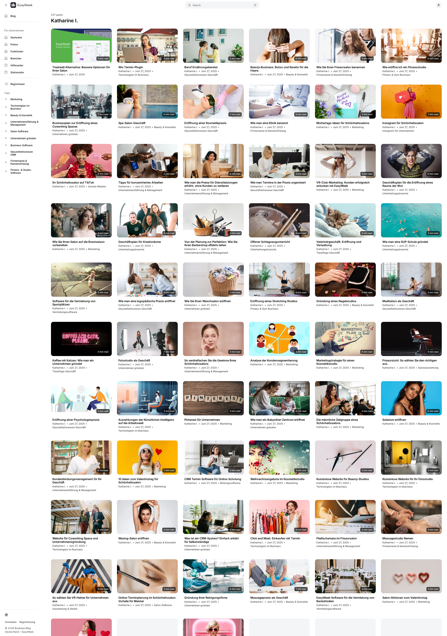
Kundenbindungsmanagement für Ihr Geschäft (77, 480)
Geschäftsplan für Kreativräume (139, 242)
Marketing (358, 127)
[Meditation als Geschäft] (411, 280)
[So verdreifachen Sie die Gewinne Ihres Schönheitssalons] (213, 339)
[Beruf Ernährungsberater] (213, 46)
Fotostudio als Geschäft (134, 360)
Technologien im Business (133, 74)
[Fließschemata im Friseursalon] (345, 517)
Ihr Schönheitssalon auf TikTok (73, 182)
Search (197, 5)
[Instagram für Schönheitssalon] (411, 102)
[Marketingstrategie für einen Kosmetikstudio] (345, 339)
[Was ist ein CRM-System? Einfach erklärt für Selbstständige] (213, 517)
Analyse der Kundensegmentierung (274, 360)
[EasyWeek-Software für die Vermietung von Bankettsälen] (345, 576)
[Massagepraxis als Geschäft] (279, 576)
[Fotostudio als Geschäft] (147, 339)
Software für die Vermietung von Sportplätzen (74, 303)
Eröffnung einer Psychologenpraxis (76, 419)
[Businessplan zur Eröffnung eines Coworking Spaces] (81, 102)
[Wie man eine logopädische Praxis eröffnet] (147, 280)
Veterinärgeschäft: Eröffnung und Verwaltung (338, 243)
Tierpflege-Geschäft (328, 252)
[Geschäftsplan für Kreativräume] (147, 220)
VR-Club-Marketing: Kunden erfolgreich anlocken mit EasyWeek (343, 184)
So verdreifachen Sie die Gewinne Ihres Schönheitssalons (210, 362)
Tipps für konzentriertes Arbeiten (140, 182)
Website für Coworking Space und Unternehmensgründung (75, 540)
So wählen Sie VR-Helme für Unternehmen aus (80, 599)
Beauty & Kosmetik (297, 74)
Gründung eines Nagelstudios (336, 301)
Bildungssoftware (230, 482)
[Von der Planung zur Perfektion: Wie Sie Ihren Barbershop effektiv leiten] (213, 220)
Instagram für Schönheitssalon (403, 123)
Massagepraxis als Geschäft (269, 597)
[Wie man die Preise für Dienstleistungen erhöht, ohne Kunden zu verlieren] (213, 161)
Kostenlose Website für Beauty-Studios (342, 479)
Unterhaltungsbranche (395, 193)
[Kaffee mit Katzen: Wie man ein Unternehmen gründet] (81, 339)
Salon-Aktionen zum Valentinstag (404, 597)
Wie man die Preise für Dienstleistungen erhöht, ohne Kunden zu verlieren (211, 184)
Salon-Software (163, 605)
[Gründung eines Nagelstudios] (345, 280)
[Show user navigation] (438, 5)
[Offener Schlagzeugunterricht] (279, 220)
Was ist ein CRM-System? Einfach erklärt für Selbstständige (211, 540)
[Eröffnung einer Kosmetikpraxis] (213, 102)
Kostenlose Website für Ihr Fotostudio (407, 479)
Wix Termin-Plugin (130, 67)
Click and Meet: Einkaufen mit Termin (275, 538)
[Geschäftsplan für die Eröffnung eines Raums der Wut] (411, 161)
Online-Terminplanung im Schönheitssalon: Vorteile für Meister (147, 599)
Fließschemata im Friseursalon (336, 538)
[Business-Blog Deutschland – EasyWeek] (21, 5)
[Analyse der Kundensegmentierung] (279, 339)
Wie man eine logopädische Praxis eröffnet (146, 301)
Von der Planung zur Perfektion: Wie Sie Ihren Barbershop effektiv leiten (210, 243)
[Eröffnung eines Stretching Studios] (279, 280)
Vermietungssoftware (64, 311)
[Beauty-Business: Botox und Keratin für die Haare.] (279, 46)
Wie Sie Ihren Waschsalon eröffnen (207, 301)
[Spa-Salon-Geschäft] (147, 102)
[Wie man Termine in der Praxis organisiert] (279, 161)
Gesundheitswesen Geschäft (201, 74)
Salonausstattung (428, 367)
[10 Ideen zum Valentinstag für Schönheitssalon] (147, 457)
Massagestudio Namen (397, 538)
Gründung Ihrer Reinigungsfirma (205, 597)
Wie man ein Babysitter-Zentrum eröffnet (277, 419)
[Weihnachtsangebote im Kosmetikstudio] (279, 457)
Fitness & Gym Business (396, 74)
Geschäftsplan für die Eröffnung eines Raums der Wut (407, 184)
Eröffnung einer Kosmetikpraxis (205, 123)
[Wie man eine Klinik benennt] (279, 102)
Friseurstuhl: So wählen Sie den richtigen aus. (409, 362)
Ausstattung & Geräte (64, 608)
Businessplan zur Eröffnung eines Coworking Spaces (75, 124)
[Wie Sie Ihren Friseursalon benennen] (345, 46)
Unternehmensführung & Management (140, 190)
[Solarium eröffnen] (411, 398)
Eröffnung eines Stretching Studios (273, 301)
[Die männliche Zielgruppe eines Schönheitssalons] (345, 398)
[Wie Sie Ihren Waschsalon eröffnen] (213, 280)
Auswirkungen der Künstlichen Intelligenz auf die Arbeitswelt (146, 421)
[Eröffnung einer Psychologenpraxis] (81, 398)
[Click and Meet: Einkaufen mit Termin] (279, 517)
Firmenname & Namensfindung (334, 74)
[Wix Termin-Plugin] (147, 46)
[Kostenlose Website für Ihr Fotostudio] (411, 457)
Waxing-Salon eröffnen (133, 538)
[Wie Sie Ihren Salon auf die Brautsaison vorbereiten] (81, 220)
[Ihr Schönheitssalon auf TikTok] (81, 161)
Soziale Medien (97, 186)
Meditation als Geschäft (398, 301)
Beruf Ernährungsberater (201, 67)
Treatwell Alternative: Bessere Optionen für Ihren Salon (81, 69)
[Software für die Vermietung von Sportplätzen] (81, 280)
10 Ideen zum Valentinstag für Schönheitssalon (138, 480)
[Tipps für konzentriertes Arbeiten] (147, 161)
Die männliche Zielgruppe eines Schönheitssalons (337, 421)
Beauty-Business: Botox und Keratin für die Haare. (279, 69)
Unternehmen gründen (65, 134)
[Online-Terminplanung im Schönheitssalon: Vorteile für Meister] (147, 576)
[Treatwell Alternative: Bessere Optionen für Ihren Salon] (81, 46)
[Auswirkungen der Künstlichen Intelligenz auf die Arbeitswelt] (147, 398)
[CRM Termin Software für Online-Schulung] (213, 457)
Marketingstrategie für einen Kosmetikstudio (335, 362)
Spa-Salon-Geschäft (131, 123)
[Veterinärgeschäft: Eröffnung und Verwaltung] (345, 220)
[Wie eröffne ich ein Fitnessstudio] (411, 46)
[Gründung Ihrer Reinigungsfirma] (213, 576)
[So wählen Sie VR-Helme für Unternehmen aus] (81, 576)
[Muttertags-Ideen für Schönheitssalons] (345, 102)
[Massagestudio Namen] (411, 517)
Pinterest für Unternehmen (202, 419)
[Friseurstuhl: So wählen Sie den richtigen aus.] (411, 339)
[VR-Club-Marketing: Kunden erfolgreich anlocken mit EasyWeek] (345, 161)
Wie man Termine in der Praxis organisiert (278, 182)
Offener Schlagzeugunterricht (270, 242)
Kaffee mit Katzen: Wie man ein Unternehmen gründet (73, 362)
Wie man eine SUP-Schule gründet (405, 242)
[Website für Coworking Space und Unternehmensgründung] (81, 517)
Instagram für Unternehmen (398, 130)
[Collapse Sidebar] (6, 5)
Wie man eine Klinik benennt (269, 123)
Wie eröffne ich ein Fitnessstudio (404, 67)
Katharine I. (59, 74)
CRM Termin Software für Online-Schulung (212, 479)
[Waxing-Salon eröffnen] (147, 517)
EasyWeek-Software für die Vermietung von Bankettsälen (345, 599)
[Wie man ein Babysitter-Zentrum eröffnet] (279, 398)
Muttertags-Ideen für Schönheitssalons (342, 123)
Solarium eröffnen (394, 419)
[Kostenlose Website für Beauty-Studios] (345, 457)
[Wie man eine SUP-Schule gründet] (411, 220)
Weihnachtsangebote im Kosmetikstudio (277, 479)
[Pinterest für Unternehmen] (213, 398)
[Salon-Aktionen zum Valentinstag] (411, 576)
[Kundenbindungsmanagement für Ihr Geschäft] (81, 457)
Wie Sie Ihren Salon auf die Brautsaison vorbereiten (78, 243)
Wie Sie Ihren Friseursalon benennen (340, 67)
